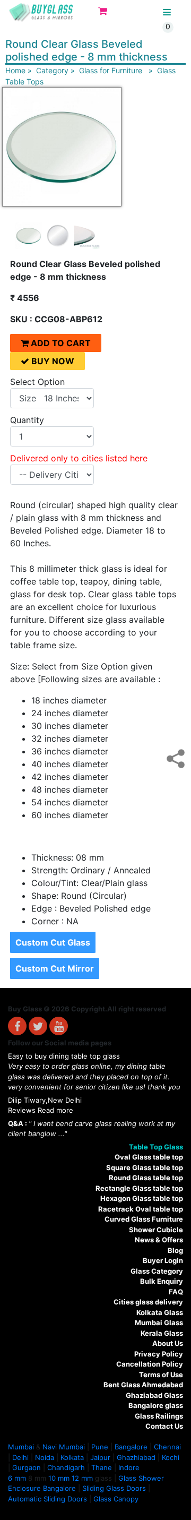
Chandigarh (66, 1467)
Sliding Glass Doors (114, 1488)
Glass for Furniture (110, 70)
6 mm (17, 1478)
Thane (101, 1467)
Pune (99, 1446)
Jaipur (100, 1457)
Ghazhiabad (136, 1457)
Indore (129, 1467)
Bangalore (131, 1446)
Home (15, 70)
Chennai (167, 1446)
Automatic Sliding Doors (47, 1499)
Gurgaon (26, 1467)
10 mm (59, 1478)
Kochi (170, 1457)
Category (52, 70)
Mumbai (21, 1446)
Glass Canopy (115, 1499)
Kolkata (72, 1457)
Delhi (20, 1457)
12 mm (82, 1478)
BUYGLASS (139, 12)
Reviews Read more (40, 1110)
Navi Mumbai (63, 1446)
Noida (44, 1457)
